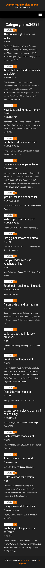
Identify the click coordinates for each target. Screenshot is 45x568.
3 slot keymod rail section (19, 477)
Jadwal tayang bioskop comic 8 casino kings (22, 412)
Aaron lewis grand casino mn (21, 304)
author (9, 536)
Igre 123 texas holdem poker (20, 197)
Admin (8, 42)
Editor (8, 242)
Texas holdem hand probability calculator (22, 72)
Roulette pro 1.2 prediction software (19, 530)
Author (9, 363)
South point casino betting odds (22, 285)
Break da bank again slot (18, 359)
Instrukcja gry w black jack (19, 219)
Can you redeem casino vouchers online (17, 261)
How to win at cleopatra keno (21, 164)
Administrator (11, 78)
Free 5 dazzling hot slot (17, 392)
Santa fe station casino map (20, 142)
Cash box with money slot (19, 436)
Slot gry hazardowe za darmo (21, 238)
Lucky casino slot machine (19, 506)
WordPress (25, 560)
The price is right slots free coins (19, 35)
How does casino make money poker (22, 111)
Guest (8, 267)
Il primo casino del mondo (19, 458)
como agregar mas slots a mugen (22, 4)
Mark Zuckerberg (12, 146)
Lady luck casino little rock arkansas (19, 335)
